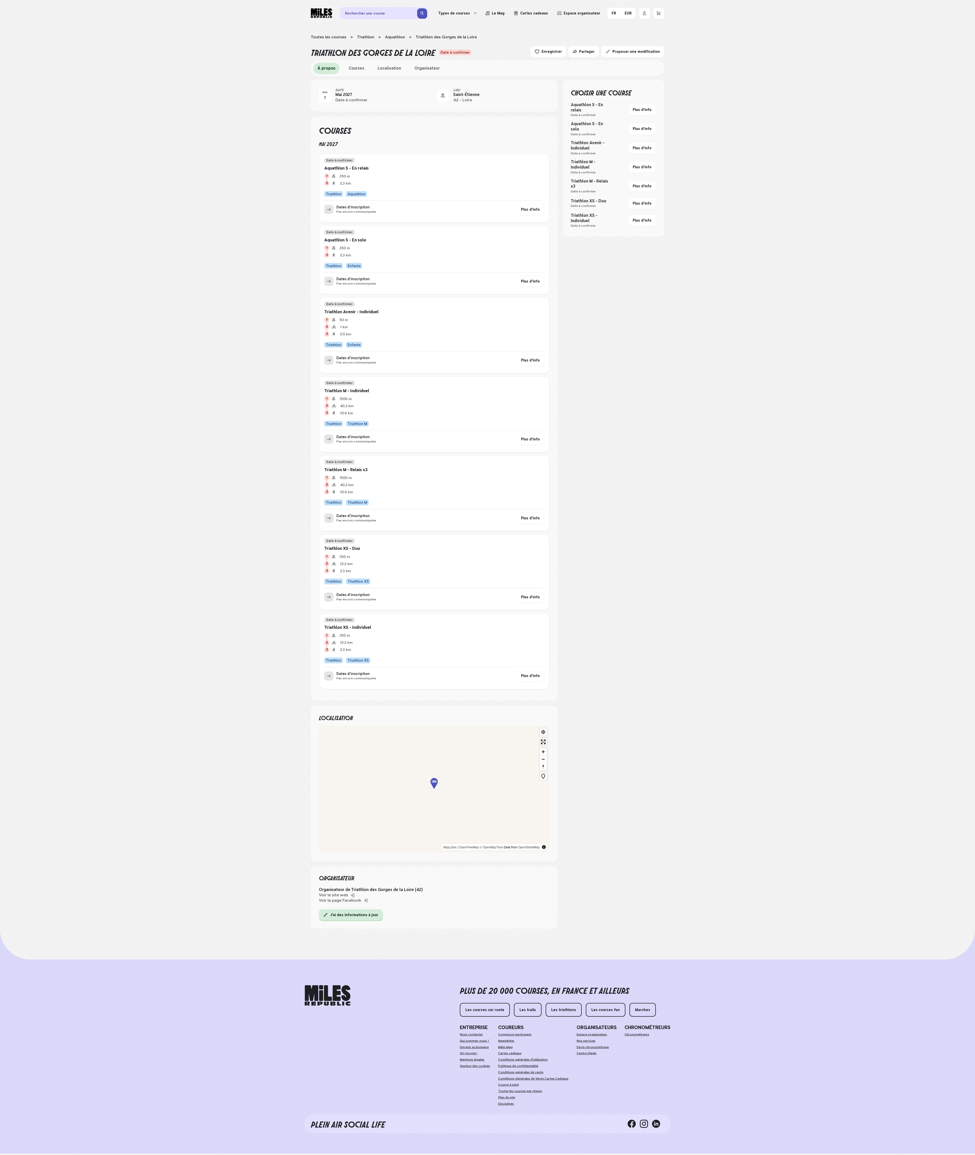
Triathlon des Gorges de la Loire (446, 37)
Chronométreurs (637, 1034)
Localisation (389, 68)
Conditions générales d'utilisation (523, 1059)
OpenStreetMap (529, 847)
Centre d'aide (586, 1053)
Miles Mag (505, 1047)
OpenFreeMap (469, 847)
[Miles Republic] (321, 13)
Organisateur (427, 68)
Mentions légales (472, 1059)
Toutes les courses (328, 37)
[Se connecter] (644, 13)
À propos (326, 68)
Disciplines (506, 1104)
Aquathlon (395, 37)
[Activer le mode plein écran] (543, 742)
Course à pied (508, 1084)
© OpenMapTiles (491, 847)
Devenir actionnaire (474, 1047)
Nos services (586, 1041)
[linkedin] (658, 1124)
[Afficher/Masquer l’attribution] (544, 847)
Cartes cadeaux (510, 1053)
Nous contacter (471, 1034)
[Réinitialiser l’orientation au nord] (543, 766)
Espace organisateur (592, 1034)
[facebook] (634, 1124)
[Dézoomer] (543, 759)
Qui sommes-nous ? (474, 1041)
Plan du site (506, 1097)
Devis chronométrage (593, 1047)
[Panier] (658, 13)
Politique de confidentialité (518, 1066)
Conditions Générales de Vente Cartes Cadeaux (533, 1078)
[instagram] (646, 1124)
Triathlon (365, 37)
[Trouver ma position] (543, 732)
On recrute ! (468, 1053)
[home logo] (327, 995)
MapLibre (450, 847)
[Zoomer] (543, 751)
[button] (434, 789)
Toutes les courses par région (520, 1091)
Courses (356, 68)
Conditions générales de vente (520, 1072)
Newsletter (506, 1041)
